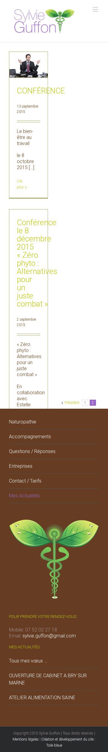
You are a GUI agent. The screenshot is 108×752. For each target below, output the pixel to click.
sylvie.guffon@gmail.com (49, 636)
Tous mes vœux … (28, 661)
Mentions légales (26, 739)
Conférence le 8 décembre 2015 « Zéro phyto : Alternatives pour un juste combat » (37, 263)
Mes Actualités (24, 496)
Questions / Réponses (32, 451)
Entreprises (20, 466)
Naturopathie (22, 422)
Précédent (72, 403)
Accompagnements (30, 436)
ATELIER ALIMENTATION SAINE (42, 697)
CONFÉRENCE (41, 90)
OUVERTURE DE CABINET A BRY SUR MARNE (48, 679)
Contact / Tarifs (25, 481)
